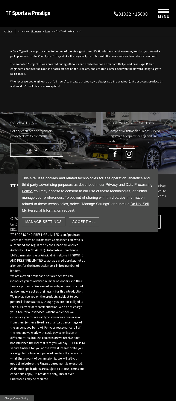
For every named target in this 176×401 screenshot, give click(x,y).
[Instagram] (129, 154)
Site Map (160, 186)
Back (10, 31)
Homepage (36, 31)
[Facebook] (115, 154)
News (47, 31)
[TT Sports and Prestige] (28, 13)
